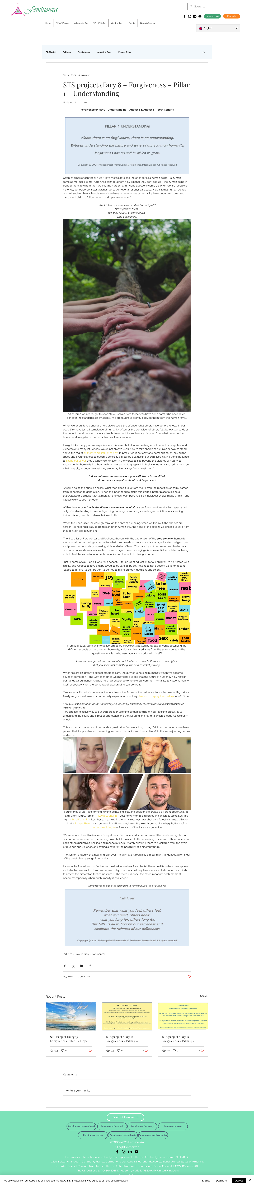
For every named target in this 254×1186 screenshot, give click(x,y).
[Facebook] (184, 16)
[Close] (250, 1180)
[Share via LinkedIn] (81, 965)
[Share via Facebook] (64, 965)
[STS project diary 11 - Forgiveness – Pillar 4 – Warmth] (183, 1016)
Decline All (221, 1180)
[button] (203, 52)
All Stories (51, 52)
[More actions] (189, 75)
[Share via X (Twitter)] (73, 965)
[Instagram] (189, 16)
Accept (239, 1180)
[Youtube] (200, 16)
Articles (67, 52)
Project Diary (124, 52)
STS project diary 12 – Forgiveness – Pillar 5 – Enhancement (122, 1039)
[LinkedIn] (194, 16)
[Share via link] (90, 965)
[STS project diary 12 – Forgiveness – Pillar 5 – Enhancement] (127, 1016)
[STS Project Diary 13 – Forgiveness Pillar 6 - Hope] (71, 1016)
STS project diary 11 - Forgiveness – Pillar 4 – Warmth (178, 1039)
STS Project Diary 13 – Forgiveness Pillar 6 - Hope (69, 1039)
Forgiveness (84, 52)
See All (204, 995)
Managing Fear (104, 52)
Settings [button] (205, 1180)
